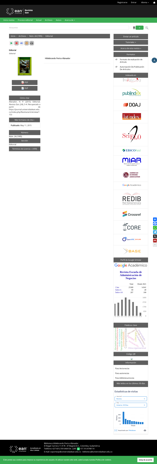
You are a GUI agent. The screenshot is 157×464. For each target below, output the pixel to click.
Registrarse (122, 2)
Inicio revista (8, 20)
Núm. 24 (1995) (35, 36)
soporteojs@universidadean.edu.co (65, 451)
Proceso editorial (25, 20)
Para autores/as (122, 373)
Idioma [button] (144, 2)
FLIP (26, 88)
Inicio (13, 36)
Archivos (48, 20)
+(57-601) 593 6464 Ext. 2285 (64, 448)
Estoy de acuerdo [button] (145, 460)
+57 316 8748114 (87, 448)
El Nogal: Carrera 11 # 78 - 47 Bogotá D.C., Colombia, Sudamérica (72, 446)
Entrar (134, 2)
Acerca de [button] (69, 20)
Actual (38, 20)
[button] (154, 60)
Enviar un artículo (131, 36)
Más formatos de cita (24, 120)
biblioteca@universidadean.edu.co (97, 451)
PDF (26, 82)
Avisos (58, 20)
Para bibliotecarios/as (124, 378)
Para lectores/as (122, 368)
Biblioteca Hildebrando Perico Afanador (61, 443)
